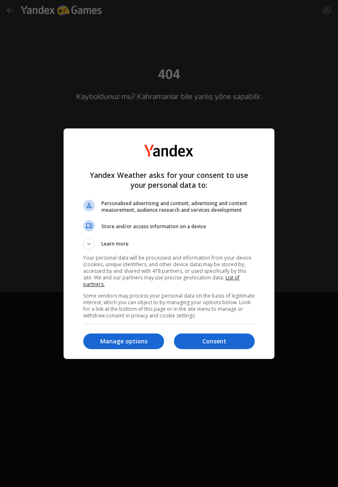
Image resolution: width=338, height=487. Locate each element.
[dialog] (169, 243)
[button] (169, 244)
